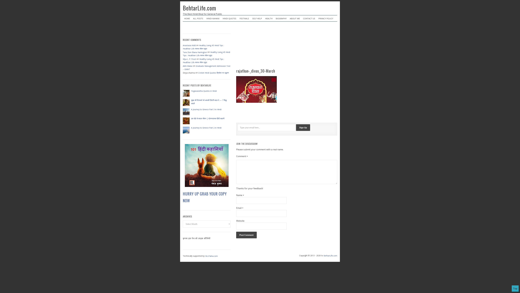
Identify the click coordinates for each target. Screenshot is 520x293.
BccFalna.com (211, 256)
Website (240, 220)
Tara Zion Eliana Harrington (195, 52)
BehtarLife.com (199, 8)
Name (240, 195)
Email (239, 208)
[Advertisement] (286, 46)
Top (515, 288)
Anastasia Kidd (189, 45)
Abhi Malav (187, 66)
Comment (242, 156)
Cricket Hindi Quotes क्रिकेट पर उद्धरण (213, 72)
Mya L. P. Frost (189, 59)
